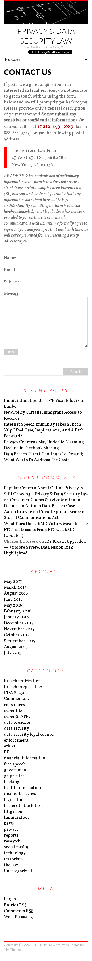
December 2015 (18, 623)
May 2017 (13, 582)
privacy (11, 830)
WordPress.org (18, 917)
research (12, 841)
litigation (13, 812)
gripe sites (14, 776)
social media (16, 847)
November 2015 (19, 629)
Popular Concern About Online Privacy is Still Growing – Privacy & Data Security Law (46, 491)
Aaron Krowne (18, 512)
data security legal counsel (29, 735)
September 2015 (19, 641)
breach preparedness (24, 687)
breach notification (22, 681)
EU (6, 752)
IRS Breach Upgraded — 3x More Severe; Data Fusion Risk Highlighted (45, 547)
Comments (18, 911)
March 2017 (15, 588)
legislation (14, 800)
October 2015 (16, 635)
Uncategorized (18, 871)
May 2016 (13, 605)
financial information (24, 758)
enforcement (16, 740)
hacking (11, 782)
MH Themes (12, 949)
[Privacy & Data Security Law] (46, 12)
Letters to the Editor (23, 806)
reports (11, 835)
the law (11, 865)
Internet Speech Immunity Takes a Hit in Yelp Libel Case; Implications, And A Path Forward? (44, 430)
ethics (10, 746)
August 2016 (16, 593)
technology (15, 853)
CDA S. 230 (15, 693)
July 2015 (12, 653)
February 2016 (17, 611)
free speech (15, 764)
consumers (14, 705)
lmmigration (16, 818)
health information (22, 788)
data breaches (17, 723)
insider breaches (20, 794)
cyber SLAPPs (17, 717)
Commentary (16, 699)
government (16, 770)
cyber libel (14, 711)
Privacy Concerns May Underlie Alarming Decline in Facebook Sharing (44, 445)
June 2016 (13, 600)
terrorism (13, 859)
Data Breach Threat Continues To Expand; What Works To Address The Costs (43, 457)
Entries (15, 905)
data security (16, 728)
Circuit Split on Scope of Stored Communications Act (45, 515)
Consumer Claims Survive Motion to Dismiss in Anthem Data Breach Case (42, 503)
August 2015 (16, 647)
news (9, 823)
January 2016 (16, 617)
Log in (10, 899)
